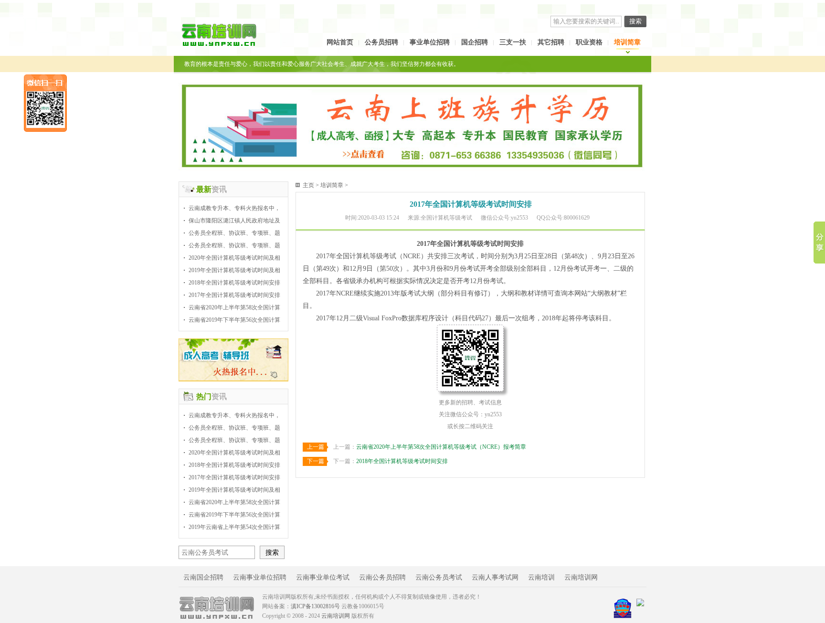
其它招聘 (551, 42)
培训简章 (627, 42)
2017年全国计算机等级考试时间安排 (234, 295)
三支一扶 (512, 42)
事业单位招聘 (430, 42)
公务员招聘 (381, 42)
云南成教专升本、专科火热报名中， (234, 208)
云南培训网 (581, 577)
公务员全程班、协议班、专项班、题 (234, 233)
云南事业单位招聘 (259, 577)
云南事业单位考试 (322, 577)
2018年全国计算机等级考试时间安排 (234, 282)
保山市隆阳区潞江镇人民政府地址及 (234, 220)
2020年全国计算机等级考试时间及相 (234, 257)
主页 (308, 185)
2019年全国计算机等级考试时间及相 (234, 270)
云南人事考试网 (495, 577)
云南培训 (541, 577)
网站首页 (340, 42)
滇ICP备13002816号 (315, 606)
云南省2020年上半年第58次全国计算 (234, 307)
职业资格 (589, 42)
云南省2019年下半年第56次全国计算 (234, 320)
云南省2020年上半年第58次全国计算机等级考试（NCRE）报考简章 (441, 446)
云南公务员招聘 (382, 577)
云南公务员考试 (438, 577)
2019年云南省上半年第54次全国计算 (234, 527)
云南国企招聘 (203, 577)
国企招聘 (474, 42)
